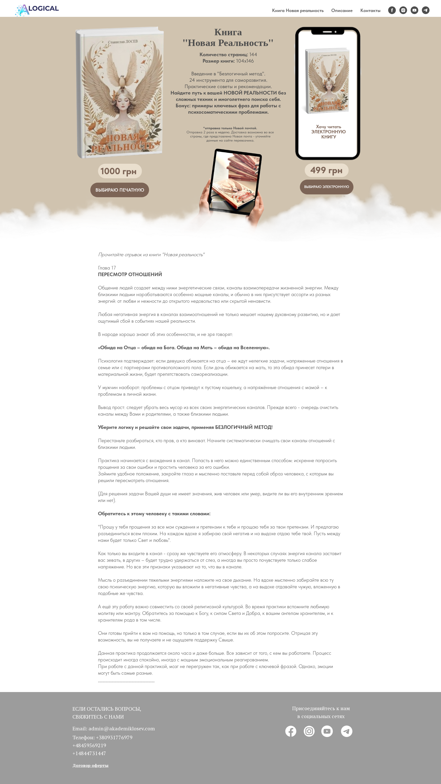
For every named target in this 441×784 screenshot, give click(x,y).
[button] (119, 190)
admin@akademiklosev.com (122, 728)
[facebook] (392, 10)
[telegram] (426, 10)
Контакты (370, 10)
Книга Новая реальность (298, 10)
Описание (342, 10)
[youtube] (414, 10)
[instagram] (403, 10)
